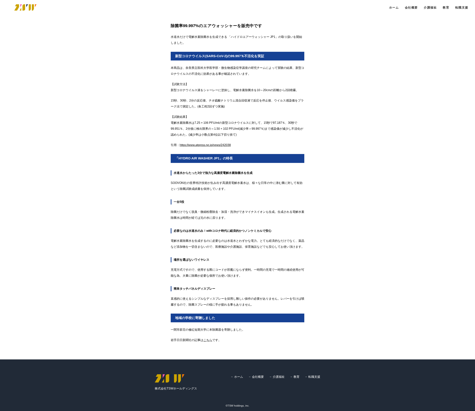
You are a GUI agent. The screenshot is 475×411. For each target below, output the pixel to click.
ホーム (394, 7)
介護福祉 (430, 7)
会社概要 (411, 7)
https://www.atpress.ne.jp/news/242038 (205, 145)
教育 (446, 7)
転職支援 (461, 7)
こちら (207, 340)
